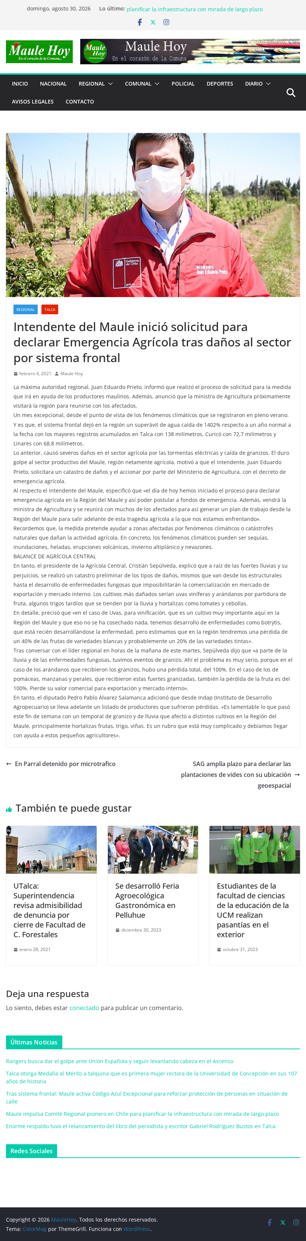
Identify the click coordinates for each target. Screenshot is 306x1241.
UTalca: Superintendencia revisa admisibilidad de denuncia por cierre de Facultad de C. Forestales (49, 910)
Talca (49, 309)
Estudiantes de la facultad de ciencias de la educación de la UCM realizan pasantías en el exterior (253, 910)
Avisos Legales (33, 101)
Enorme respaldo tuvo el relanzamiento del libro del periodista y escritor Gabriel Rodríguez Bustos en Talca (140, 1126)
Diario (254, 83)
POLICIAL (183, 83)
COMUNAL (138, 83)
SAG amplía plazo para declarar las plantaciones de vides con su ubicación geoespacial (236, 775)
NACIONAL (53, 83)
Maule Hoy (71, 373)
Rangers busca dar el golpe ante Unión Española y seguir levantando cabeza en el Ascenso (119, 1061)
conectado (84, 1008)
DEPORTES (220, 83)
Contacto (80, 101)
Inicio (20, 83)
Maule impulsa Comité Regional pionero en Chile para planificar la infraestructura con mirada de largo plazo (195, 12)
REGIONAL (92, 83)
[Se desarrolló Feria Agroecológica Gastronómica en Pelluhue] (153, 831)
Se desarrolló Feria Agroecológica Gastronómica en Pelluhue (147, 900)
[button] (109, 83)
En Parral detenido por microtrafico (65, 764)
